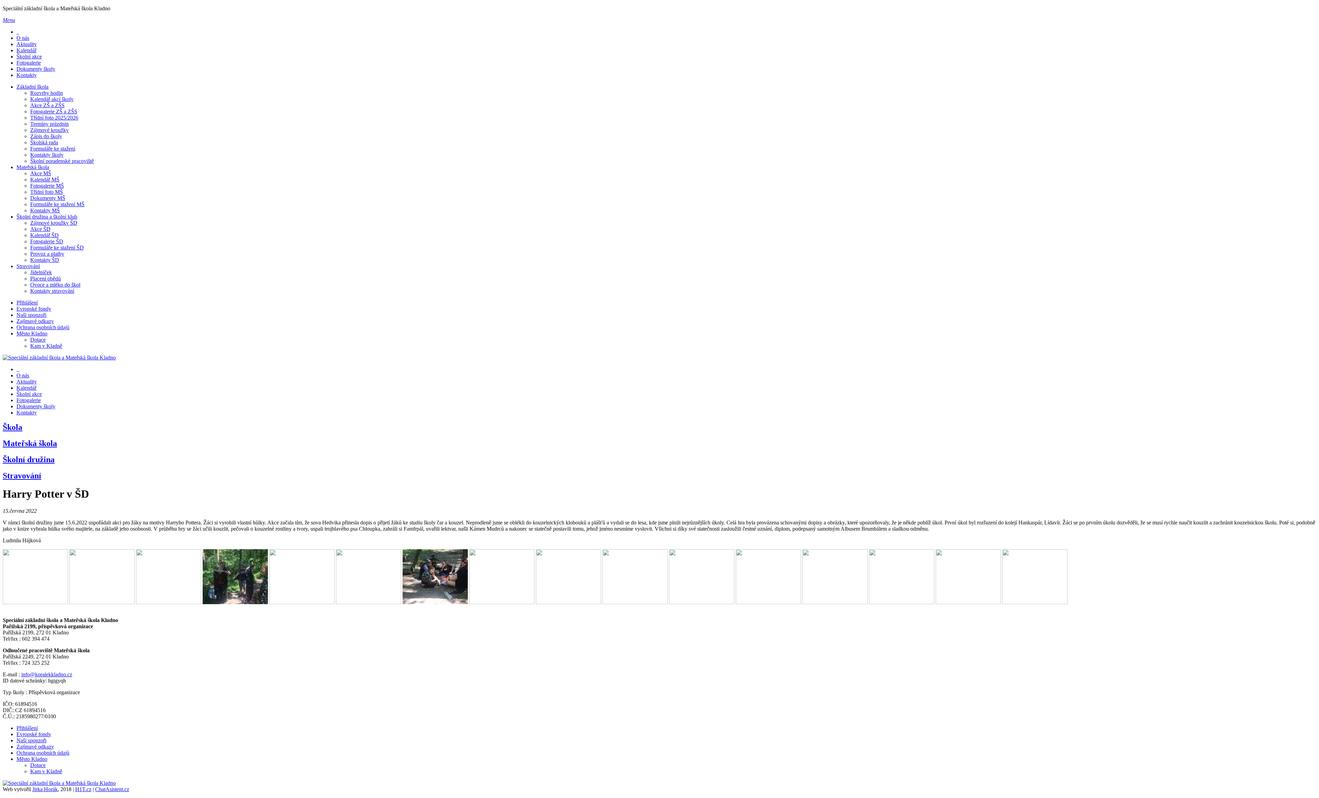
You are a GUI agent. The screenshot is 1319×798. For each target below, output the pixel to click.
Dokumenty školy (35, 69)
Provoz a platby (47, 254)
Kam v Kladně (46, 346)
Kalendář (26, 50)
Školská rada (44, 142)
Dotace (38, 340)
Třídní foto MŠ (46, 192)
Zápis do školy (46, 136)
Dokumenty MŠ (47, 198)
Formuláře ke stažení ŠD (57, 248)
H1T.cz (83, 789)
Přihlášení (27, 303)
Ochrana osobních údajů (42, 327)
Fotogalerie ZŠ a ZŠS (53, 111)
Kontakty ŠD (44, 260)
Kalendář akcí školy (52, 99)
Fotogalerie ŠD (46, 241)
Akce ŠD (40, 229)
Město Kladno (31, 333)
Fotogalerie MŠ (47, 186)
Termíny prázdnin (49, 124)
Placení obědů (45, 278)
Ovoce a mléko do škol (55, 285)
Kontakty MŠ (45, 210)
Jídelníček (41, 272)
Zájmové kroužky (49, 130)
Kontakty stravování (52, 291)
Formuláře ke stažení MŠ (57, 204)
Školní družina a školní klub (46, 217)
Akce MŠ (40, 173)
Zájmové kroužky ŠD (53, 223)
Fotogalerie (28, 63)
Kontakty (26, 75)
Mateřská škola (32, 167)
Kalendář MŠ (44, 179)
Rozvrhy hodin (46, 93)
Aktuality (26, 44)
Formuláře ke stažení (52, 149)
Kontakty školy (47, 155)
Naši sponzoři (31, 315)
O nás (22, 38)
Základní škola (32, 87)
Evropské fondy (33, 309)
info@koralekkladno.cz (46, 674)
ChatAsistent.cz (112, 789)
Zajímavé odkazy (35, 321)
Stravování (28, 266)
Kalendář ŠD (44, 235)
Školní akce (29, 56)
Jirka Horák (45, 789)
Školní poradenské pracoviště (62, 161)
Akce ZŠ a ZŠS (47, 105)
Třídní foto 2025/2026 (54, 118)
